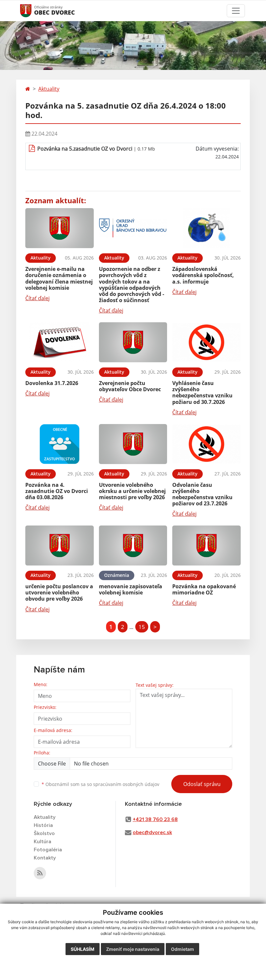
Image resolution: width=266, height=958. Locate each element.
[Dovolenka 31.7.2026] (59, 342)
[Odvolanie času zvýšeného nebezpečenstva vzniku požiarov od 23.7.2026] (206, 444)
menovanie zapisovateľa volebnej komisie (130, 589)
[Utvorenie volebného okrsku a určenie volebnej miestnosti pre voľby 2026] (133, 444)
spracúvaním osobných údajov (126, 784)
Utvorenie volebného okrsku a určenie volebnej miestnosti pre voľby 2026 (132, 491)
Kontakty (45, 857)
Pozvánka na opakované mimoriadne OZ (204, 589)
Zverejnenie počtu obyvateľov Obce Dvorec (130, 386)
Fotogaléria (48, 849)
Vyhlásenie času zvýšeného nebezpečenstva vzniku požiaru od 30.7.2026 (202, 392)
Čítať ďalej (37, 298)
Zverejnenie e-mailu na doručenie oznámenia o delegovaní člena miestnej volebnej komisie (59, 278)
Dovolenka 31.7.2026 (51, 383)
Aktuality (48, 88)
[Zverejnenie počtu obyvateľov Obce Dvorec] (133, 342)
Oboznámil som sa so (100, 784)
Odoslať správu (202, 784)
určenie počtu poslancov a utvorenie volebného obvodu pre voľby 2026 (59, 592)
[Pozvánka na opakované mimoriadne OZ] (206, 545)
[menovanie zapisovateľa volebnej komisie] (133, 545)
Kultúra (42, 841)
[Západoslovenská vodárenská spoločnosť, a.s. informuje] (206, 228)
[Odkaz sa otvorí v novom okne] (40, 873)
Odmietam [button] (182, 949)
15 (142, 627)
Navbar (32, 10)
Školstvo (44, 833)
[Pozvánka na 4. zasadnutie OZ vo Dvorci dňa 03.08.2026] (59, 444)
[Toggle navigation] (236, 10)
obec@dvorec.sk (152, 832)
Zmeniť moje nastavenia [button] (132, 949)
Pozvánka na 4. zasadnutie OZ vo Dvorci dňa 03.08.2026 (56, 491)
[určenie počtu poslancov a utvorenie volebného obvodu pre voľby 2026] (59, 545)
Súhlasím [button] (82, 949)
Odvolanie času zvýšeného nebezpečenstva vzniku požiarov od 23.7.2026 (202, 494)
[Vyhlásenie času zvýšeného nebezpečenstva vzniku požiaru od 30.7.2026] (206, 342)
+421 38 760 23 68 (155, 819)
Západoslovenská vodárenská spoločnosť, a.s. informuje (203, 275)
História (43, 825)
